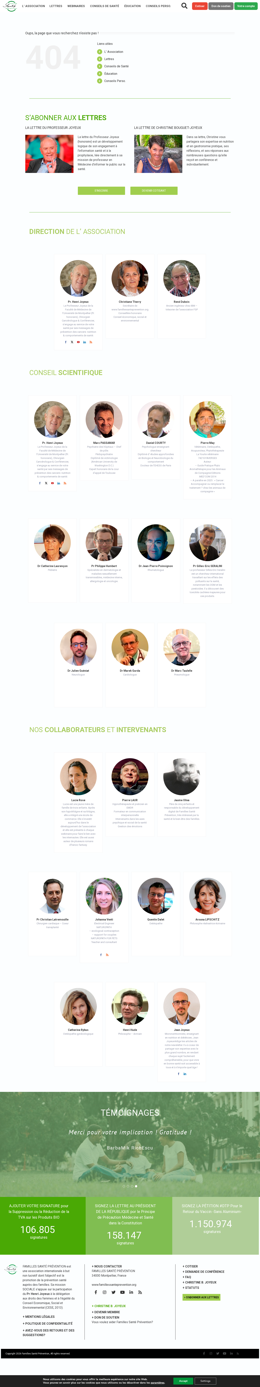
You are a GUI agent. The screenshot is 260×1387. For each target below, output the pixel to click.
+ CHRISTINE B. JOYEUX (109, 1306)
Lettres (55, 6)
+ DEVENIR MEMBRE (106, 1312)
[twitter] (72, 342)
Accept (183, 1381)
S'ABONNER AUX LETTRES (202, 1297)
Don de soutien (220, 6)
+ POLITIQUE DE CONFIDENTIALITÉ (48, 1323)
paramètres (157, 1383)
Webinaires (76, 6)
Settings (205, 1381)
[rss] (91, 342)
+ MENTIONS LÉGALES (39, 1317)
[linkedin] (84, 342)
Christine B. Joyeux (200, 1282)
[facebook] (66, 342)
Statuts (192, 1288)
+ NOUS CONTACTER (107, 1266)
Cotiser (200, 6)
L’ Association (33, 6)
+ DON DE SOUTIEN (105, 1317)
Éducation (132, 6)
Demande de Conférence (204, 1272)
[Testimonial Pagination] (124, 1186)
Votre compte (246, 6)
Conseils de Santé (104, 6)
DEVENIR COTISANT (154, 190)
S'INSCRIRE (101, 190)
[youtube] (78, 342)
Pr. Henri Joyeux (78, 301)
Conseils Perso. (158, 6)
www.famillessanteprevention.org (114, 1285)
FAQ (188, 1277)
